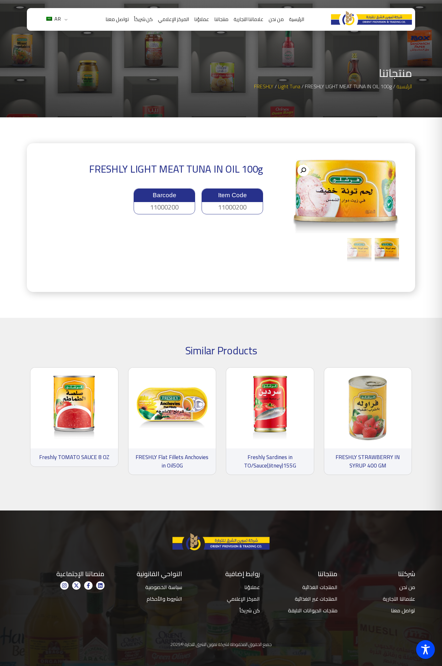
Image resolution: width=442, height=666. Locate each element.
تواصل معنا (117, 19)
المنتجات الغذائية (319, 587)
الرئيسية (296, 19)
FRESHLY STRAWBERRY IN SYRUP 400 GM (368, 461)
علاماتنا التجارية (249, 19)
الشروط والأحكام (164, 599)
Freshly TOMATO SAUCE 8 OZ (74, 457)
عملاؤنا (201, 19)
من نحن (276, 19)
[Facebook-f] (88, 585)
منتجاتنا (221, 19)
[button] (303, 170)
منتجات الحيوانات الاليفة (312, 610)
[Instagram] (64, 585)
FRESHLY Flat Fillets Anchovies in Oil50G (172, 461)
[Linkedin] (100, 585)
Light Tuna (289, 86)
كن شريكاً (143, 19)
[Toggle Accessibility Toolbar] (425, 649)
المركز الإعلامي (173, 19)
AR (57, 19)
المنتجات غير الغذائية (316, 599)
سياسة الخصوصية (163, 587)
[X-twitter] (76, 585)
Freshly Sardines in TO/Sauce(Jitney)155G (270, 461)
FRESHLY (263, 86)
